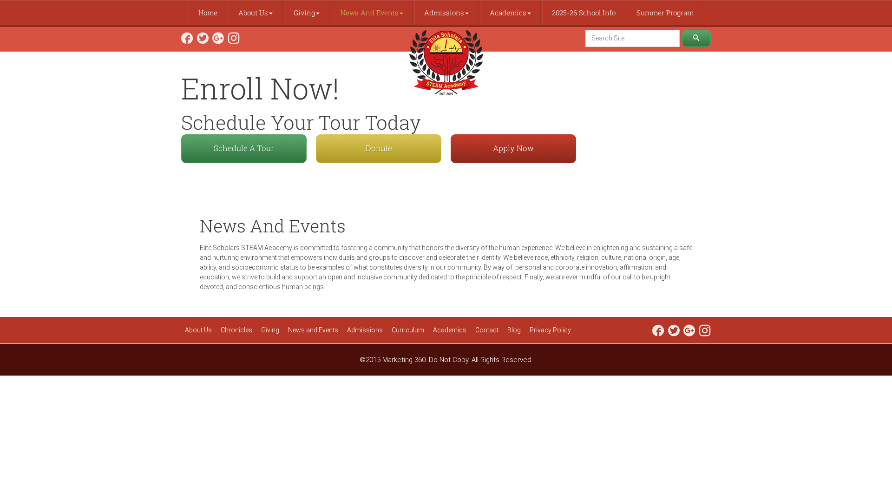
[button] (255, 12)
